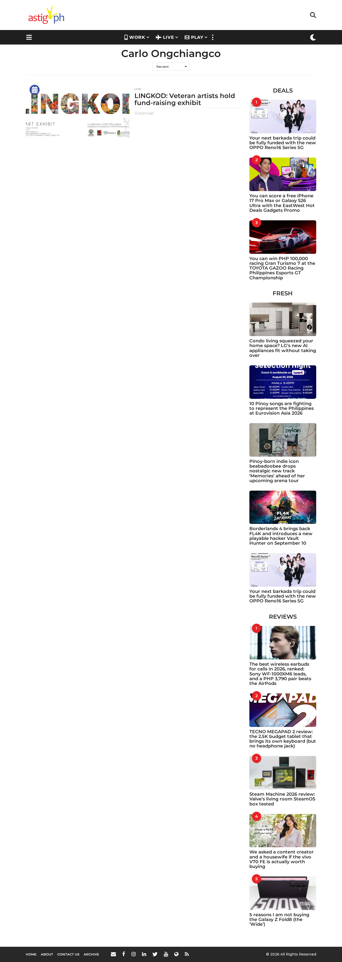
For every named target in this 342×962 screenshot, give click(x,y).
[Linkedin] (144, 953)
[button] (313, 15)
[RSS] (187, 953)
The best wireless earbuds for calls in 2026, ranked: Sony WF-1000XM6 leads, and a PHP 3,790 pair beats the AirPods (280, 673)
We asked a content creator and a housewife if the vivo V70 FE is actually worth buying (281, 859)
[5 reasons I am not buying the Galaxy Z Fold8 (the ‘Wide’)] (282, 893)
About (47, 954)
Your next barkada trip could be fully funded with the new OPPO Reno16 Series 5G (282, 143)
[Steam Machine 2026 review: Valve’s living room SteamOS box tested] (282, 772)
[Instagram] (133, 953)
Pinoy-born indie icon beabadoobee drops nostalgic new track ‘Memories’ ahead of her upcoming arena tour (277, 471)
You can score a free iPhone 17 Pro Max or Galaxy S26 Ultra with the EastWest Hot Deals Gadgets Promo (282, 203)
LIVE (168, 37)
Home (31, 954)
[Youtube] (166, 953)
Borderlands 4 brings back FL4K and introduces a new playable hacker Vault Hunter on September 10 (280, 536)
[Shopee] (176, 953)
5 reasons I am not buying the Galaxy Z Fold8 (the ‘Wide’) (279, 919)
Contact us (68, 954)
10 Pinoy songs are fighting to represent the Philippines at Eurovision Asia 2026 (281, 408)
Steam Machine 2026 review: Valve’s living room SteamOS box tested (282, 799)
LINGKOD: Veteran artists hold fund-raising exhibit (184, 99)
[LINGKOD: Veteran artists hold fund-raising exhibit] (77, 113)
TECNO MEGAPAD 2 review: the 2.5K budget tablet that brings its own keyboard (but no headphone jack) (282, 739)
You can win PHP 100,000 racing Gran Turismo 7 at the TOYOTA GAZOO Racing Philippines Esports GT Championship (282, 268)
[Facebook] (123, 953)
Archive (91, 954)
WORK (137, 37)
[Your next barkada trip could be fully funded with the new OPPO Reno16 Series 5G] (282, 116)
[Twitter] (154, 953)
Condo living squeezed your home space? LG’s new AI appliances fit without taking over (282, 348)
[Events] (35, 90)
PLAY (197, 37)
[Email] (113, 953)
